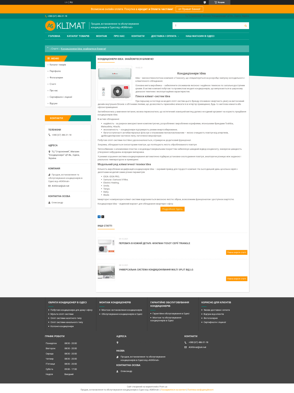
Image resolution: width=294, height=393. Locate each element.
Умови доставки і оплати (217, 310)
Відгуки (53, 103)
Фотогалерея (56, 77)
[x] (102, 217)
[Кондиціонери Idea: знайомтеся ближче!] (115, 83)
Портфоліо (55, 71)
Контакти (138, 36)
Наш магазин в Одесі (200, 36)
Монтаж (101, 36)
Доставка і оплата (163, 36)
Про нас (119, 36)
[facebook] (99, 217)
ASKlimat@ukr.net (60, 186)
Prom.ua (163, 387)
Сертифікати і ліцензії (61, 97)
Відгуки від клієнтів (214, 314)
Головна (54, 36)
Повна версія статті (236, 252)
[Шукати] (245, 25)
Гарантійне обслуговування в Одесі (171, 313)
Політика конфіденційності (200, 390)
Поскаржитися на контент (173, 390)
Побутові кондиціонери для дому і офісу (71, 310)
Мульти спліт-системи (62, 314)
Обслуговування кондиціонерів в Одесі (122, 314)
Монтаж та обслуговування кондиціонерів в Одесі (165, 319)
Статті (54, 48)
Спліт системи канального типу (67, 322)
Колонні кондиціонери (62, 326)
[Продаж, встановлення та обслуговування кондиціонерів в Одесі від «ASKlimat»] (65, 25)
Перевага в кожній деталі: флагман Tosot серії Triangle (154, 243)
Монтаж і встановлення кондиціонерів (122, 310)
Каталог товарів (78, 36)
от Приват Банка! (189, 9)
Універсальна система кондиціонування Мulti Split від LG (156, 269)
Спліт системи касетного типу (66, 318)
